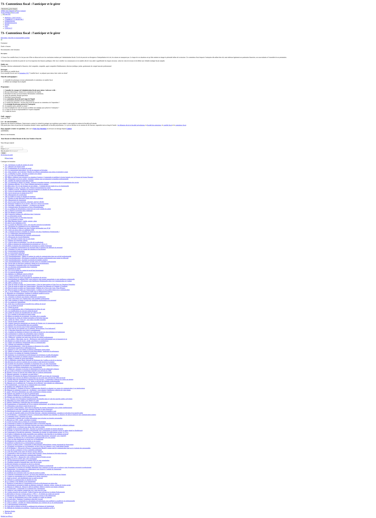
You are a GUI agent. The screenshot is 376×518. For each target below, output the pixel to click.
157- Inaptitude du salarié (12, 268)
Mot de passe (5, 151)
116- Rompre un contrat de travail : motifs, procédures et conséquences (26, 341)
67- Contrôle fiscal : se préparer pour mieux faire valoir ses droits (25, 427)
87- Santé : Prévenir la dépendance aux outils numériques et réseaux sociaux (28, 392)
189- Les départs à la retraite (13, 212)
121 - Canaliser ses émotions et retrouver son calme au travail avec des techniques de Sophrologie (35, 332)
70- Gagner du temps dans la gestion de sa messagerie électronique (25, 422)
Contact (69, 129)
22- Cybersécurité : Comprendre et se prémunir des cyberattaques (25, 488)
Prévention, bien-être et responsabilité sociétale (15, 38)
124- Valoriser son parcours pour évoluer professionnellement (24, 327)
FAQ (6, 26)
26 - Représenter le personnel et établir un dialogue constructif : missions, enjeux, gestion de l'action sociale (38, 485)
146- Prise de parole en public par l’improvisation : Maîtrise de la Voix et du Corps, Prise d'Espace (35, 288)
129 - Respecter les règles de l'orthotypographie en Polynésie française (26, 318)
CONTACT (8, 28)
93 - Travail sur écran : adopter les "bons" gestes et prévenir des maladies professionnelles (32, 381)
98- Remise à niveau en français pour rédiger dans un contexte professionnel (28, 372)
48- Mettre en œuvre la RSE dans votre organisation (21, 458)
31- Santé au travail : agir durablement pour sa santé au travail (24, 478)
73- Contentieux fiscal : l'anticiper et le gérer (18, 416)
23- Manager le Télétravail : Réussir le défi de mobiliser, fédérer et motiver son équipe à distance (34, 487)
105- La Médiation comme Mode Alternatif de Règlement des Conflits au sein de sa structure (33, 360)
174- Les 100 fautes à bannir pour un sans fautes (20, 239)
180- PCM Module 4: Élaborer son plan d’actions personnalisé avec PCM (27, 228)
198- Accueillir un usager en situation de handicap (20, 196)
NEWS (7, 25)
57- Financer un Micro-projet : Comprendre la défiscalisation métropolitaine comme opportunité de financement (39, 444)
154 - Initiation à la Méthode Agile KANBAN (19, 274)
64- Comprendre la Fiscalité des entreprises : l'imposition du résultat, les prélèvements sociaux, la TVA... (37, 432)
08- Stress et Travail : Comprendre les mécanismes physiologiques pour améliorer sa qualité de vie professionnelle (40, 501)
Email (2, 149)
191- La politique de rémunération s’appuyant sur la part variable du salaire (28, 209)
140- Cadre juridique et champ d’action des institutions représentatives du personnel (30, 300)
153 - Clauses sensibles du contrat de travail (18, 275)
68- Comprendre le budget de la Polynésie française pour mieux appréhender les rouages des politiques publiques (39, 425)
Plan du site (8, 513)
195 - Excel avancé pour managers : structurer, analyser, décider (24, 202)
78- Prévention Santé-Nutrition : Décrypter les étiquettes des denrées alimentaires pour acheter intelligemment (38, 407)
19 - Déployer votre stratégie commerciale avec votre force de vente (25, 490)
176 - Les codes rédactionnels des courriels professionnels (22, 235)
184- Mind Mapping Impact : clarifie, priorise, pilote (21, 221)
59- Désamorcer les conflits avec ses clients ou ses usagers (23, 441)
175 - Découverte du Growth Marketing (17, 237)
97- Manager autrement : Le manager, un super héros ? (21, 374)
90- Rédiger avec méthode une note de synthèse (19, 386)
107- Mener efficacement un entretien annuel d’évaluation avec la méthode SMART (30, 356)
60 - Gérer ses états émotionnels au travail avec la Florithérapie (24, 439)
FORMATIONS (10, 21)
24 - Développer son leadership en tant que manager (21, 295)
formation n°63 (24, 73)
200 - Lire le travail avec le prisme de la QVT (19, 193)
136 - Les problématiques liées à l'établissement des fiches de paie (25, 309)
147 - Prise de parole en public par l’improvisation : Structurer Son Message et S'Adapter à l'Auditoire (36, 286)
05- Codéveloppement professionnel (16, 504)
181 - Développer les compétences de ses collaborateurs (22, 226)
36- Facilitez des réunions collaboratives (17, 471)
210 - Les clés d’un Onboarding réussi (16, 175)
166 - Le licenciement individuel (15, 253)
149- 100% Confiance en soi (13, 283)
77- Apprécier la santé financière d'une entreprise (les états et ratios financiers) (28, 409)
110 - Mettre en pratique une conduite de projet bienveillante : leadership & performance (32, 351)
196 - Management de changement (15, 200)
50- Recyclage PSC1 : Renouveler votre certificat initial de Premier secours (28, 457)
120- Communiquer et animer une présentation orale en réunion (24, 334)
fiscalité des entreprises (154, 125)
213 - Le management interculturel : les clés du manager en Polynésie (26, 170)
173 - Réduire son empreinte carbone (16, 240)
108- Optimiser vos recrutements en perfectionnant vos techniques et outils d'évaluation (31, 355)
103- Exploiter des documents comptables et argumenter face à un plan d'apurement (30, 363)
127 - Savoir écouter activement (14, 321)
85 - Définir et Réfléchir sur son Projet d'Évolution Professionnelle (25, 395)
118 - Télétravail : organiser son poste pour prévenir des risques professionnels (29, 337)
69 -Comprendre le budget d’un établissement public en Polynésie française (28, 423)
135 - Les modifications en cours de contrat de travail (21, 311)
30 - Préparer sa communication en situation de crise (21, 480)
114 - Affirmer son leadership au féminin (17, 344)
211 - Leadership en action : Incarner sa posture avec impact (23, 173)
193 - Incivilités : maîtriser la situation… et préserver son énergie (24, 205)
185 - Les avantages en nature (14, 219)
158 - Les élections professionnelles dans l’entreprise (21, 267)
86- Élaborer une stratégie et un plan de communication (22, 393)
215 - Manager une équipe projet (15, 166)
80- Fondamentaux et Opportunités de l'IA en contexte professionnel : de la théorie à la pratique (34, 404)
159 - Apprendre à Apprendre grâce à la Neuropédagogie (22, 265)
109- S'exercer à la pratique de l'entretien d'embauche (21, 353)
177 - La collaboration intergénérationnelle (18, 233)
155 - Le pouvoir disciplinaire (14, 272)
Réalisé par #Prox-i (7, 516)
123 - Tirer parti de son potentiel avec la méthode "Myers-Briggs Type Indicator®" (30, 328)
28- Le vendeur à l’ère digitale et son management (20, 481)
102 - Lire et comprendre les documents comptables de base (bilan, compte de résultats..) (32, 365)
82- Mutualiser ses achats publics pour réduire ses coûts (22, 400)
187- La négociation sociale (13, 216)
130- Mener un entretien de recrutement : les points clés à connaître (25, 316)
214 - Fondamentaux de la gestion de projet (18, 168)
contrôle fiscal (167, 125)
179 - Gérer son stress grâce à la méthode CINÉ (19, 230)
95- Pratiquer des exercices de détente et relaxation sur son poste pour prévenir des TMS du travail (35, 378)
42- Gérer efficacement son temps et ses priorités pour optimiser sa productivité (29, 465)
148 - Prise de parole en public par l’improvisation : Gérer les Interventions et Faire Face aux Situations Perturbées (40, 284)
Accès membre (5, 12)
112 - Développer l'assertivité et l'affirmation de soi (20, 348)
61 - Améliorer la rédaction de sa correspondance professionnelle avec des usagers (30, 437)
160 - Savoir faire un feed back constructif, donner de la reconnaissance (27, 263)
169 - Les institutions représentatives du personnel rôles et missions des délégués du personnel (33, 247)
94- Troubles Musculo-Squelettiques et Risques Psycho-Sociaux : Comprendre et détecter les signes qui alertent (39, 379)
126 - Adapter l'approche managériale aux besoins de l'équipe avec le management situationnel (34, 323)
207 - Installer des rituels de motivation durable (19, 180)
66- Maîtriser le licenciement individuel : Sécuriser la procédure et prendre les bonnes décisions (34, 429)
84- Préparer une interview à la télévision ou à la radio (21, 397)
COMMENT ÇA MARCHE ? (14, 19)
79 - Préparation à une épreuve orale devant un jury (20, 406)
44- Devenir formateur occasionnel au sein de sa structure (22, 464)
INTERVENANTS (11, 23)
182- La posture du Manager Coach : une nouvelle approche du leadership (28, 224)
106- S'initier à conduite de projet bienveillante (19, 358)
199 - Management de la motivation (16, 195)
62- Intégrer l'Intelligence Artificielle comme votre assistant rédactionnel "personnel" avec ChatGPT (35, 436)
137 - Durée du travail (11, 307)
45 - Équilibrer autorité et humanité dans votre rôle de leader (23, 462)
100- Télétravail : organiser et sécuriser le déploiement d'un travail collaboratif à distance (32, 369)
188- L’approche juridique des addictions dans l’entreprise (22, 214)
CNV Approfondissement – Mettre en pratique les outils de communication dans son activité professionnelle (38, 256)
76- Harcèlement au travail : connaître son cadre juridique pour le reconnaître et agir (30, 411)
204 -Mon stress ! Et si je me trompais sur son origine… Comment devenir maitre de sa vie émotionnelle (37, 186)
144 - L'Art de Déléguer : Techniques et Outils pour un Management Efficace (28, 291)
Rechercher (5, 9)
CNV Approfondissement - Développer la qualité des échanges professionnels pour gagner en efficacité (36, 258)
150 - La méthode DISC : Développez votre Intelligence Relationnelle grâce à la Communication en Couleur (38, 281)
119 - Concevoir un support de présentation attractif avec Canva (24, 335)
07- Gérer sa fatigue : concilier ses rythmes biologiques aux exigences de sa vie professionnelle (34, 502)
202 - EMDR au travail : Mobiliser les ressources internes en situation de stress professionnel (33, 189)
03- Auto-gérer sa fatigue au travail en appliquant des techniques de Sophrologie (29, 506)
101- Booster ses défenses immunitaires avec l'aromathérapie (23, 367)
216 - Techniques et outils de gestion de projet (19, 165)
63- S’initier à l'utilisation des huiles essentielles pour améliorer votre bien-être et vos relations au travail (36, 434)
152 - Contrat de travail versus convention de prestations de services (26, 277)
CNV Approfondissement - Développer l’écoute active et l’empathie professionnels (30, 261)
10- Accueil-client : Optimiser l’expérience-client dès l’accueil (24, 499)
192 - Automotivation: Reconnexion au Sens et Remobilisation (24, 207)
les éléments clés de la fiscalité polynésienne (131, 125)
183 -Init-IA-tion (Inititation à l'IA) (15, 223)
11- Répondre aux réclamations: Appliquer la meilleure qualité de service (27, 293)
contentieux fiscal (180, 125)
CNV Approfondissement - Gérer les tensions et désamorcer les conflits (27, 346)
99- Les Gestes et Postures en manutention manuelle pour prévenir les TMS (28, 370)
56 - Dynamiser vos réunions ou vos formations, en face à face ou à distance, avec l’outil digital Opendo (37, 446)
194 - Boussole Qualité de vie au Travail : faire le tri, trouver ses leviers (26, 203)
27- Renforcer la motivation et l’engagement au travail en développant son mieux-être (31, 483)
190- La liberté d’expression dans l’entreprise (19, 210)
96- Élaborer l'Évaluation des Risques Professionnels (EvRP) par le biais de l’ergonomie (32, 376)
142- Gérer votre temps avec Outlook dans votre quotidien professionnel (27, 298)
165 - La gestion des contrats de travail (16, 254)
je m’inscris (5, 130)
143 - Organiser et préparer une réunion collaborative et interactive (25, 297)
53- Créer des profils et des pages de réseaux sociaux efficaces (24, 451)
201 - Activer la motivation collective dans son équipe (21, 191)
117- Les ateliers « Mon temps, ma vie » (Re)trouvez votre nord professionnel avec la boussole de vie (36, 339)
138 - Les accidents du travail (14, 305)
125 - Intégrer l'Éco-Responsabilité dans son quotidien (21, 325)
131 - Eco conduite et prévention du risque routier (20, 314)
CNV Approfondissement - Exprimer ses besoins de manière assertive (26, 260)
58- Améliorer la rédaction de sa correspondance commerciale (24, 443)
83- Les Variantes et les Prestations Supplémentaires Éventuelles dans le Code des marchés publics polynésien (38, 399)
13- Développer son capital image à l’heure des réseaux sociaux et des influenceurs (30, 495)
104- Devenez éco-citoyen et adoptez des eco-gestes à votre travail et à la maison (29, 362)
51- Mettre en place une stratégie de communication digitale (23, 455)
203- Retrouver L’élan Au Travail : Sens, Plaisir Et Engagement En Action (28, 188)
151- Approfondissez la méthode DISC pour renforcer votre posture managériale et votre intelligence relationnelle (40, 279)
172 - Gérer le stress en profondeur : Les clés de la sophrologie (24, 242)
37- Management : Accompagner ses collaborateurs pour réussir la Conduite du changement (33, 469)
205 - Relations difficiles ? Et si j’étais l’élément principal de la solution (26, 184)
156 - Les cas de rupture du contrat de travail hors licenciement (24, 270)
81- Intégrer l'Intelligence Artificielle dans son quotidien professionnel (26, 402)
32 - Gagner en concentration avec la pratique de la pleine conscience (26, 476)
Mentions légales (10, 511)
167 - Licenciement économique (15, 251)
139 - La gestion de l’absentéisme (15, 302)
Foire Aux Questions (40, 129)
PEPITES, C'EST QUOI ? (13, 17)
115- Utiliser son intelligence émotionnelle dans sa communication (25, 342)
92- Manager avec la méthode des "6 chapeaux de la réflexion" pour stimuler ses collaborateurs (34, 383)
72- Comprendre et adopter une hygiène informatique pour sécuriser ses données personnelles (33, 418)
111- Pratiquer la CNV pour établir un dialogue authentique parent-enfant (27, 349)
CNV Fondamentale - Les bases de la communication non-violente (25, 385)
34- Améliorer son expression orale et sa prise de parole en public (25, 473)
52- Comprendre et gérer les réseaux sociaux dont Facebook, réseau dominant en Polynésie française (36, 453)
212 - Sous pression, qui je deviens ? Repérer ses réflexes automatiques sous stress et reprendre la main (36, 172)
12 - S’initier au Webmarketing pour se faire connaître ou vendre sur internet (28, 497)
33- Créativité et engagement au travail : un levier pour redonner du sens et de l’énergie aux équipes (35, 474)
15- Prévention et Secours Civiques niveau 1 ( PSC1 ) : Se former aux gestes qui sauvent (32, 494)
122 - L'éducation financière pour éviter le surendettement (22, 330)
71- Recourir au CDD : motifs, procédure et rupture (20, 420)
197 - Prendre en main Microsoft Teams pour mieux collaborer (24, 198)
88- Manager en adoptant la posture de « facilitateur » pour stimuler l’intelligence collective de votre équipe (38, 390)
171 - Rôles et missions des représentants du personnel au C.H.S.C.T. (26, 244)
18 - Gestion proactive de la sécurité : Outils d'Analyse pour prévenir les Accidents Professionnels (35, 492)
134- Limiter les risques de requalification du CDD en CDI (23, 312)
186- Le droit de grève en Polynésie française (19, 217)
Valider (3, 153)
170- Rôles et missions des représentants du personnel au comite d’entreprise (28, 246)
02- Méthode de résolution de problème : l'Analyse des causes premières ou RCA (30, 508)
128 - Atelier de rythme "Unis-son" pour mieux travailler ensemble (25, 319)
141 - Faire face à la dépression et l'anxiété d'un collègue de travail (25, 304)
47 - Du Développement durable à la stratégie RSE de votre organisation (27, 460)
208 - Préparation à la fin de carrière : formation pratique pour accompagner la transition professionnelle (36, 179)
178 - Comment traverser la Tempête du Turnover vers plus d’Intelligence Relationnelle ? (32, 232)
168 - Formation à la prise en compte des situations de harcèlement (25, 249)
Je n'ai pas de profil (7, 155)
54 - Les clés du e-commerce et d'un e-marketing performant (23, 450)
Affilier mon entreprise (8, 11)
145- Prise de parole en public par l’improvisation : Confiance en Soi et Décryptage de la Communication (37, 290)
